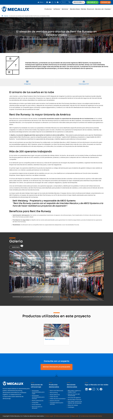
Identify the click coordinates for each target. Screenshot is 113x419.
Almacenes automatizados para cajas (38, 392)
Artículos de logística (74, 397)
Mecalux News (75, 9)
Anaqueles (35, 402)
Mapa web (74, 416)
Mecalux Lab (99, 9)
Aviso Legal (49, 416)
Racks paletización (37, 400)
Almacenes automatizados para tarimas (38, 397)
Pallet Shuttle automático (57, 398)
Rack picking (49, 339)
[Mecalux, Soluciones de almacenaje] (15, 12)
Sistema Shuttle (54, 400)
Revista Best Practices (74, 399)
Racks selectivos (55, 394)
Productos (48, 9)
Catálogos (71, 407)
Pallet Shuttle (54, 396)
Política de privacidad (62, 416)
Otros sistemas (36, 404)
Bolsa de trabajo (73, 405)
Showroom (90, 9)
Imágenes (17, 247)
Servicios (65, 9)
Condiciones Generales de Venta (91, 416)
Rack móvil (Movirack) (56, 390)
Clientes (83, 9)
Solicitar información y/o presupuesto (56, 367)
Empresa (107, 9)
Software (57, 9)
